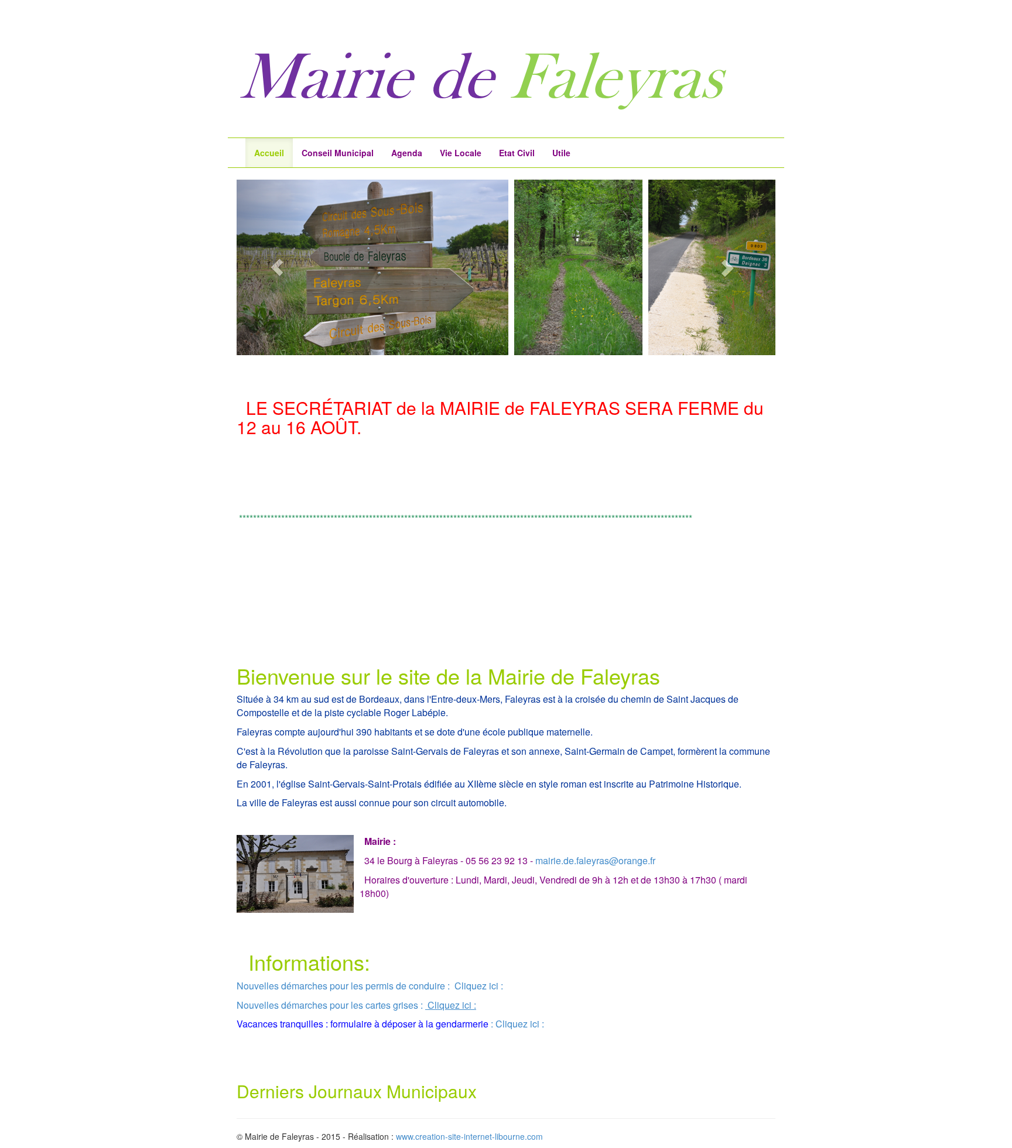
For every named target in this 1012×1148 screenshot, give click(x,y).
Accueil (269, 153)
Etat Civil (517, 153)
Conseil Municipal (338, 153)
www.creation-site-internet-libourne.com (469, 1136)
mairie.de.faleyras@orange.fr (595, 860)
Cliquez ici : (477, 985)
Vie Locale (460, 153)
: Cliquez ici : (517, 1023)
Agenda (406, 153)
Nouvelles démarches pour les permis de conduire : (343, 985)
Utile (561, 153)
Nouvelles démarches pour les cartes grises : (330, 1005)
